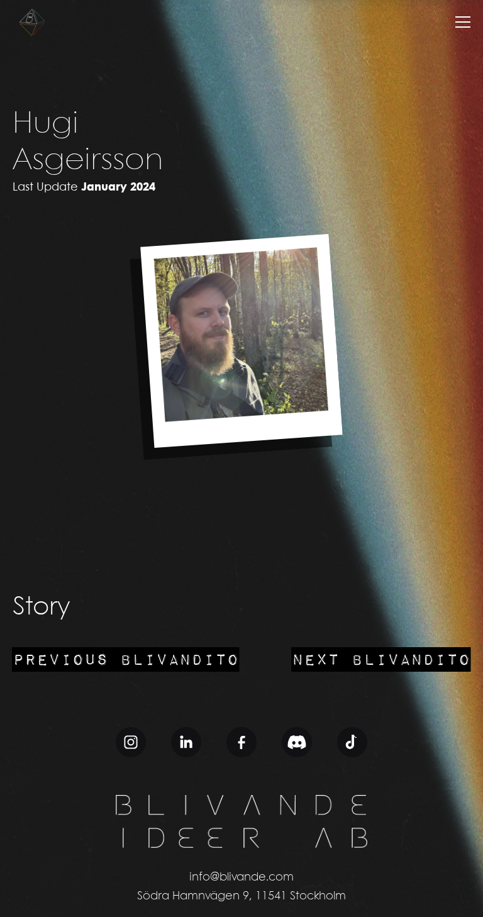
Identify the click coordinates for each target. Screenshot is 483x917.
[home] (31, 22)
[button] (462, 22)
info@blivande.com (241, 877)
